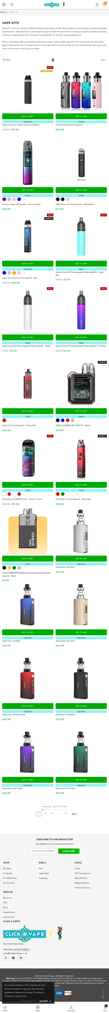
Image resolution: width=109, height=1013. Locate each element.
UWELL (81, 417)
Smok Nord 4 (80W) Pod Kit (22, 499)
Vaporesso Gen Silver (65, 567)
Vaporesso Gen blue (11, 641)
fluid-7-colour (4, 494)
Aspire (81, 269)
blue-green (63, 494)
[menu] (4, 4)
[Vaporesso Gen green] (81, 752)
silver (9, 273)
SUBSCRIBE (69, 851)
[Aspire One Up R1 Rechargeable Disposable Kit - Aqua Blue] (81, 236)
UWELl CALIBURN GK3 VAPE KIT (73, 425)
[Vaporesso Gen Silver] (81, 531)
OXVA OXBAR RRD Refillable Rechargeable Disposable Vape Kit (26, 574)
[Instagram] (13, 958)
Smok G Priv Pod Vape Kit (19, 425)
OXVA (81, 490)
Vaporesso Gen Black (65, 714)
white (73, 199)
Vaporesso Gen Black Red (13, 714)
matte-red (4, 420)
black (58, 420)
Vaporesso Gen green (65, 788)
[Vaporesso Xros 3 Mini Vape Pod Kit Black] (27, 89)
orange (14, 273)
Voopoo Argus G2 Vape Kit (21, 204)
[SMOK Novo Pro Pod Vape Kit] (81, 163)
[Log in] (97, 4)
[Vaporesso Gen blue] (27, 605)
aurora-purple (4, 199)
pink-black (63, 199)
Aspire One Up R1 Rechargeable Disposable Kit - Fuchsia (81, 346)
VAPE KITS (13, 12)
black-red (58, 494)
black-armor (14, 494)
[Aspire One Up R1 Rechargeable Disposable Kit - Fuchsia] (81, 310)
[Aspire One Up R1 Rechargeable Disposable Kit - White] (27, 310)
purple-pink (68, 199)
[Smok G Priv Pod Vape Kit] (27, 384)
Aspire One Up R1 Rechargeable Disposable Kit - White (26, 346)
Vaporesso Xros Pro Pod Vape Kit (19, 278)
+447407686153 (21, 949)
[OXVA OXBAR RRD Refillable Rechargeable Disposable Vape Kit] (27, 531)
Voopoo (81, 122)
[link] (71, 1008)
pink (19, 273)
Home (3, 12)
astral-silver (9, 199)
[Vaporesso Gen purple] (27, 752)
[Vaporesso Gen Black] (81, 679)
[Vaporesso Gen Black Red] (27, 679)
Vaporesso (28, 122)
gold (9, 568)
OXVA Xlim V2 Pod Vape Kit (73, 499)
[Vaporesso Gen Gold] (81, 605)
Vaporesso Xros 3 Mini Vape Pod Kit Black (20, 125)
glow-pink (14, 199)
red (68, 420)
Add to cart (28, 116)
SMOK (81, 196)
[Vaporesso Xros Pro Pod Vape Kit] (27, 236)
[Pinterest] (21, 958)
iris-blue (19, 199)
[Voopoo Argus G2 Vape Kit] (27, 163)
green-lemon (68, 494)
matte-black (58, 199)
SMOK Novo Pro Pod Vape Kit (75, 204)
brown (19, 494)
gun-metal (73, 494)
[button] (53, 60)
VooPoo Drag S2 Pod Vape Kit (69, 125)
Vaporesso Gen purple (12, 788)
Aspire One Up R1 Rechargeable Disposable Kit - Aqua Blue (80, 273)
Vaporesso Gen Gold (65, 641)
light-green (14, 568)
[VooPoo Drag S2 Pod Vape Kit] (81, 89)
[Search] (12, 4)
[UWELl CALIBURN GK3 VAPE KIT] (81, 384)
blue (4, 273)
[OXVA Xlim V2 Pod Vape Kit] (81, 457)
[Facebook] (6, 958)
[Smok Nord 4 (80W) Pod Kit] (27, 457)
